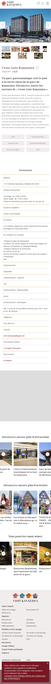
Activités (29, 619)
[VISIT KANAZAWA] (11, 5)
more (16, 443)
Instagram (7, 360)
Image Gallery (8, 646)
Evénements (31, 626)
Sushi (13, 137)
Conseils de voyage (34, 636)
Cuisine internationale (38, 143)
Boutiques (30, 623)
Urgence (5, 653)
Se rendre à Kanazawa (36, 633)
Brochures (6, 642)
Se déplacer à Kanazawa (12, 636)
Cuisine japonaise (37, 137)
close (47, 663)
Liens (28, 660)
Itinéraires (6, 613)
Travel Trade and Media (12, 649)
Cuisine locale (13, 143)
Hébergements (8, 626)
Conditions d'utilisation (11, 660)
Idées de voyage (9, 609)
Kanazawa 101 (32, 609)
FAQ (28, 639)
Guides (5, 639)
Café (37, 150)
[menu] (47, 3)
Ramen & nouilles (13, 150)
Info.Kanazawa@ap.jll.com (14, 336)
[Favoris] (38, 4)
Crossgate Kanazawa (12, 348)
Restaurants (7, 623)
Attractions (6, 619)
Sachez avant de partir (11, 633)
